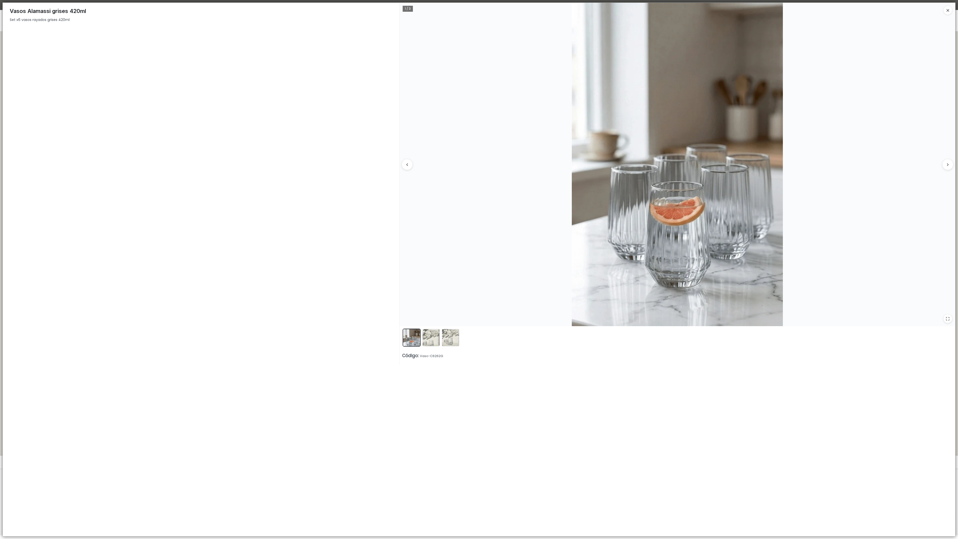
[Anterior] (407, 164)
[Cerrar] (947, 10)
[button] (412, 338)
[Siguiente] (947, 164)
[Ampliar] (947, 318)
